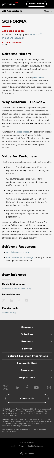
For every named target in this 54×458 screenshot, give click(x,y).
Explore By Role (27, 363)
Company (27, 327)
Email (27, 454)
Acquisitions (27, 377)
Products (27, 341)
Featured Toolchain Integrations (27, 355)
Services (27, 348)
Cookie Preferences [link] (36, 446)
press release (38, 77)
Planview (10, 4)
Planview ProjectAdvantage (22, 36)
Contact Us (27, 398)
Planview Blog (9, 312)
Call (10, 454)
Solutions (27, 334)
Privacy (21, 446)
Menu (46, 11)
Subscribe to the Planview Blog (16, 288)
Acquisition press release (17, 252)
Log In (43, 454)
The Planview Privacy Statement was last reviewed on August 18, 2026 (24, 430)
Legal (13, 446)
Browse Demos (36, 4)
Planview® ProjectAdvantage (19, 257)
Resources (27, 370)
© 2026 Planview (27, 442)
